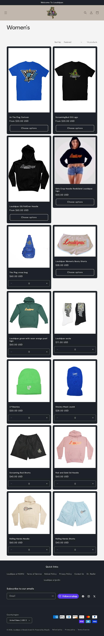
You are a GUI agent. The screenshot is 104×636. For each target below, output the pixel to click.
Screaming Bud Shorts (20, 473)
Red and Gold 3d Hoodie (67, 473)
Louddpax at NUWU (15, 574)
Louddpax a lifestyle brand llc (24, 630)
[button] (6, 13)
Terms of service (84, 630)
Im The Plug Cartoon (19, 117)
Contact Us (79, 574)
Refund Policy (50, 574)
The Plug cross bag (18, 272)
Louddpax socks (63, 338)
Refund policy (57, 630)
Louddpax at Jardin (52, 580)
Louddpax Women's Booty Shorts (71, 261)
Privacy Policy (65, 574)
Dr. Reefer (91, 574)
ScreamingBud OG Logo (67, 117)
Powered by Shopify (42, 630)
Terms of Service (34, 574)
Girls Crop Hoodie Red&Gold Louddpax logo (74, 190)
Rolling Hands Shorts (65, 539)
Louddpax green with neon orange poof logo (28, 339)
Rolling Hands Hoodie (19, 539)
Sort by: (58, 42)
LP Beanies (14, 407)
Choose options (29, 128)
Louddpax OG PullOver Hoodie (23, 206)
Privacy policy (70, 630)
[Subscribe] (52, 596)
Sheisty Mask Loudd (65, 407)
